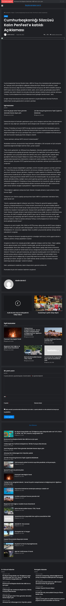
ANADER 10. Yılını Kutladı (22, 524)
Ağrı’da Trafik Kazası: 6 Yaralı (24, 551)
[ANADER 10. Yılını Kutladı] (8, 526)
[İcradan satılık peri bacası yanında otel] (53, 332)
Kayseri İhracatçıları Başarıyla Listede (16, 539)
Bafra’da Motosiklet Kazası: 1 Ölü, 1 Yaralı (33, 357)
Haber (12, 12)
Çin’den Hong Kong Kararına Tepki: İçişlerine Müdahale (21, 458)
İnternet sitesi (38, 403)
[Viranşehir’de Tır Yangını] (8, 534)
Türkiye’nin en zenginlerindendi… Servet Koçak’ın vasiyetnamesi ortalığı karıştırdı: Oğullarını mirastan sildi (33, 331)
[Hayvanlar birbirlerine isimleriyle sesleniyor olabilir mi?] (8, 491)
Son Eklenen (33, 425)
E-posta (6, 403)
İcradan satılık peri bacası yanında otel (52, 340)
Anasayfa (7, 12)
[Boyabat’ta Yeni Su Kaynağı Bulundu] (8, 546)
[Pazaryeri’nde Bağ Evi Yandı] (13, 332)
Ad (5, 396)
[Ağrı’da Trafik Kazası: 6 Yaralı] (8, 554)
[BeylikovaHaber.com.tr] (33, 5)
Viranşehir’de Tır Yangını (22, 531)
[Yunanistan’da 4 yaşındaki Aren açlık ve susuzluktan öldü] (53, 350)
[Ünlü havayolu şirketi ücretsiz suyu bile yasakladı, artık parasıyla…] (8, 465)
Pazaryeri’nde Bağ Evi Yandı (12, 339)
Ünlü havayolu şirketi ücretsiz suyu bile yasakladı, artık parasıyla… (35, 462)
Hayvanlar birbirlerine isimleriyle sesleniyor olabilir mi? (32, 489)
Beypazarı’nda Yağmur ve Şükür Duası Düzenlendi (12, 347)
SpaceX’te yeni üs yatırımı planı (14, 470)
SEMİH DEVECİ (10, 34)
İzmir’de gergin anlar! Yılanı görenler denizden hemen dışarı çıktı (24, 448)
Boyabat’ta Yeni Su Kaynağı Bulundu (26, 544)
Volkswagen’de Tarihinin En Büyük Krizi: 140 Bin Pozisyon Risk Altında (25, 444)
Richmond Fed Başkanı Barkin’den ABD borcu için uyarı (21, 439)
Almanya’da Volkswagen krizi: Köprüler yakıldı (18, 453)
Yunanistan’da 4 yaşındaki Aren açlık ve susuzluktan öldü (52, 358)
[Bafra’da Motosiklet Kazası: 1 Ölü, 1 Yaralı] (33, 350)
